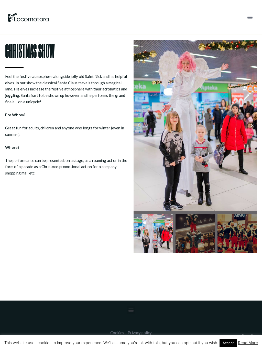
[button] (250, 17)
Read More (248, 342)
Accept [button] (228, 343)
